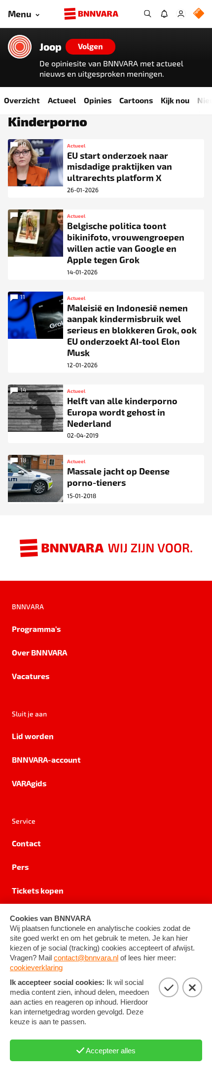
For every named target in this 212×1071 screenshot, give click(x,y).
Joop (50, 47)
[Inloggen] (181, 13)
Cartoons (136, 100)
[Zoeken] (147, 13)
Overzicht (22, 100)
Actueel (62, 100)
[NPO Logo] (198, 14)
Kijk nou (175, 100)
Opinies (97, 100)
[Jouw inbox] (164, 14)
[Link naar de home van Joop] (20, 47)
